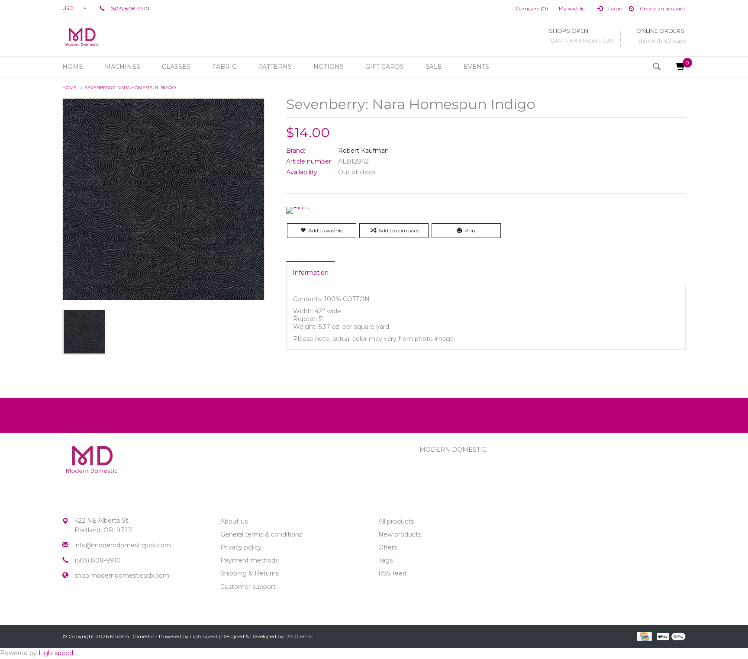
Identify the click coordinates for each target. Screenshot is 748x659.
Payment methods (249, 560)
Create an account (662, 8)
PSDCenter (299, 636)
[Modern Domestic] (81, 37)
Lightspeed (203, 636)
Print (470, 230)
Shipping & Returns (249, 573)
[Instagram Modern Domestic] (85, 605)
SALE (434, 67)
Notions (328, 67)
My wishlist (573, 8)
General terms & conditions (261, 534)
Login (614, 8)
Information (311, 272)
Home (72, 67)
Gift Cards (384, 67)
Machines (122, 67)
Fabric (224, 67)
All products (396, 521)
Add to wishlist (326, 230)
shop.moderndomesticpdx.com (121, 575)
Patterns (275, 67)
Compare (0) (532, 8)
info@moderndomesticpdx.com (122, 545)
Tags (385, 560)
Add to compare (398, 230)
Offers (387, 547)
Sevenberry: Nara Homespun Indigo (130, 87)
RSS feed (392, 573)
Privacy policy (240, 547)
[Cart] (677, 66)
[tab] (310, 272)
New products (399, 534)
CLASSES (176, 67)
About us (234, 521)
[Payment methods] (643, 636)
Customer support (248, 587)
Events (476, 67)
